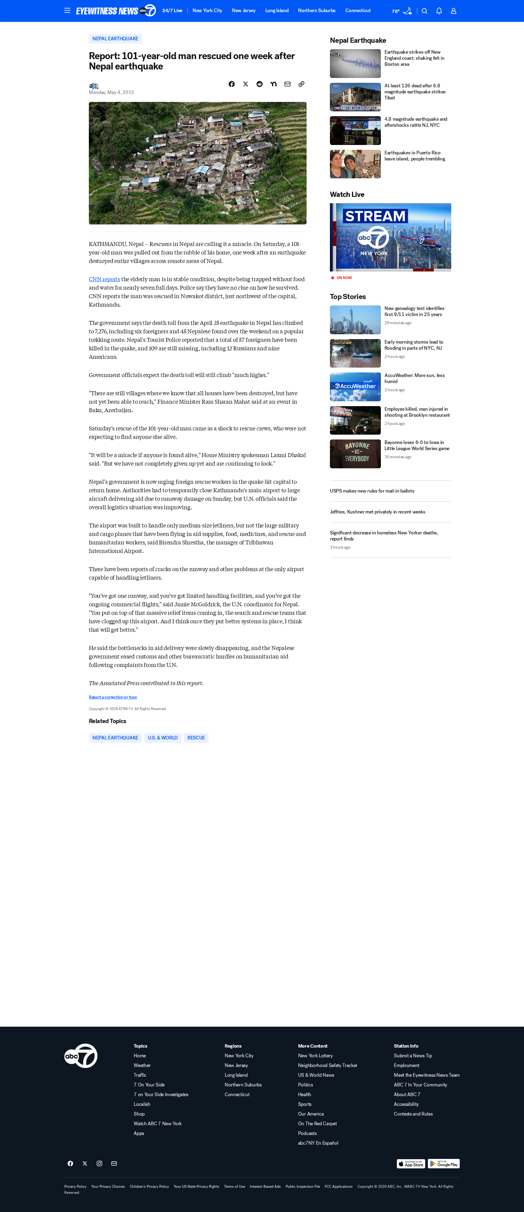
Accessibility (406, 1104)
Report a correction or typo (113, 697)
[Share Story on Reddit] (259, 84)
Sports (304, 1104)
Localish (142, 1104)
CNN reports (104, 279)
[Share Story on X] (245, 84)
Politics (305, 1084)
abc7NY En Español (318, 1143)
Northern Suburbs (317, 10)
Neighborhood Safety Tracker (328, 1065)
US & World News (316, 1075)
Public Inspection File (303, 1186)
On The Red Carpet (317, 1123)
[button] (67, 10)
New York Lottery (315, 1055)
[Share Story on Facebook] (232, 84)
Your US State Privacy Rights (196, 1186)
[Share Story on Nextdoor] (273, 84)
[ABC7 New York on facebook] (70, 1164)
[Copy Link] (301, 84)
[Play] (390, 237)
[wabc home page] (80, 1056)
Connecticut (358, 10)
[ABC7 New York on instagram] (99, 1164)
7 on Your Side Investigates (161, 1094)
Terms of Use (234, 1186)
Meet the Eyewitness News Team (427, 1075)
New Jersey (244, 10)
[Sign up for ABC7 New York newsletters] (114, 1164)
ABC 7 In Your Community (420, 1084)
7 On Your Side (149, 1084)
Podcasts (307, 1133)
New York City (207, 10)
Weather (142, 1065)
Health (304, 1094)
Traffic (140, 1075)
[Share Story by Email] (287, 84)
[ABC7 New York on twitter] (85, 1164)
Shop (139, 1114)
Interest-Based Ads (265, 1186)
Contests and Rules (413, 1114)
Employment (406, 1065)
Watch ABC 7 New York (158, 1123)
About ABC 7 (407, 1094)
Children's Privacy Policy (149, 1186)
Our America (311, 1114)
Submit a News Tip (413, 1055)
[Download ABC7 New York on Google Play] (444, 1164)
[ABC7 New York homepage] (116, 11)
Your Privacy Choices (108, 1186)
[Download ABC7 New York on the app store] (411, 1164)
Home (140, 1055)
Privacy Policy (75, 1186)
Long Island (276, 10)
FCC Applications (339, 1186)
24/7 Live (172, 10)
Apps (139, 1133)
